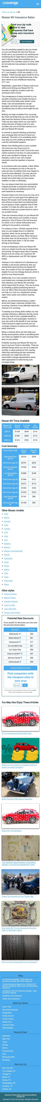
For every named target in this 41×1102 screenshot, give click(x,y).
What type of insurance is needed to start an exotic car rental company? (19, 766)
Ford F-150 (6, 1007)
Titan (6, 573)
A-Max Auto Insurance (11, 999)
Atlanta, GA (6, 1089)
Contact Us (20, 1096)
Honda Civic (7, 1022)
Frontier (7, 529)
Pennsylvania (7, 1051)
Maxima (7, 544)
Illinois (5, 1048)
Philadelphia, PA (8, 1083)
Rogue (6, 566)
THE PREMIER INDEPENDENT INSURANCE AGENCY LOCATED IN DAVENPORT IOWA (19, 863)
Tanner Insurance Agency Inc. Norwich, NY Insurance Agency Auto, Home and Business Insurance (20, 986)
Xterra (6, 584)
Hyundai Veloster (11, 601)
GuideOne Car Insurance (12, 996)
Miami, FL (6, 1077)
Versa (6, 577)
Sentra (6, 570)
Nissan (12, 12)
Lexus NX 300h (10, 609)
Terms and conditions (29, 1095)
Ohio (4, 1054)
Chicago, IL (6, 1074)
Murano (7, 547)
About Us (8, 1095)
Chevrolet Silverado (10, 1010)
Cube (6, 525)
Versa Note (8, 581)
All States (6, 1060)
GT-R (6, 532)
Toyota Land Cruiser (12, 613)
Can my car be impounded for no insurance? (19, 962)
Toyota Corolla (8, 1025)
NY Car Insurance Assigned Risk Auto (17, 733)
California (6, 1036)
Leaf (6, 540)
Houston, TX (7, 1086)
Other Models (7, 1028)
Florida (5, 1045)
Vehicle (5, 12)
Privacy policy (16, 1095)
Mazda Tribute (10, 598)
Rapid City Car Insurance (11, 831)
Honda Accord (8, 1016)
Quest (6, 562)
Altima (6, 518)
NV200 (6, 555)
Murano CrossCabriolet (13, 551)
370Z (6, 514)
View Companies (27, 41)
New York (6, 1039)
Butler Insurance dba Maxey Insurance (17, 799)
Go (25, 685)
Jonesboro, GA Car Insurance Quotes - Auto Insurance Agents (19, 992)
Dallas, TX (6, 1080)
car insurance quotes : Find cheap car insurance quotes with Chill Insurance (17, 980)
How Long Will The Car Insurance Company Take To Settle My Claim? (19, 929)
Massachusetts (8, 1057)
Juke (6, 536)
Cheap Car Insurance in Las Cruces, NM (17, 896)
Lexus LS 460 (9, 605)
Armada (7, 521)
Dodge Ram (7, 1013)
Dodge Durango (10, 594)
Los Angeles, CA (8, 1071)
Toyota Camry (8, 1019)
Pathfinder (8, 558)
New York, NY (7, 1068)
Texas (4, 1042)
